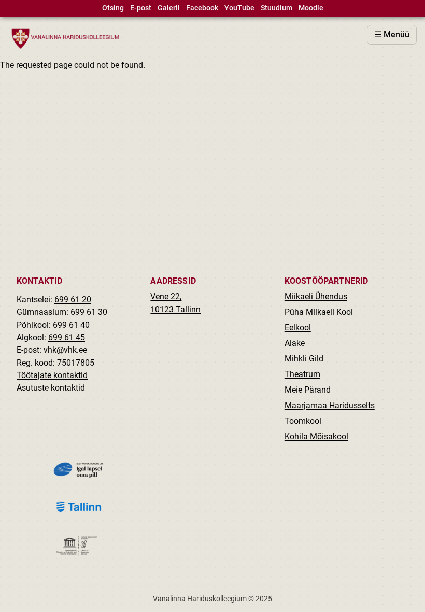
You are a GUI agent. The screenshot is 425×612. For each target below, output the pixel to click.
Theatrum (302, 374)
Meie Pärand (308, 390)
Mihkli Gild (304, 359)
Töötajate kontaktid (52, 375)
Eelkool (298, 327)
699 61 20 (72, 299)
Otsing (113, 8)
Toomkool (303, 421)
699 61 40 (71, 325)
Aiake (295, 343)
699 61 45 (66, 337)
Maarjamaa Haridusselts (330, 405)
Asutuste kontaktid (51, 388)
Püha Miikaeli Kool (319, 312)
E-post (140, 8)
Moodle (311, 8)
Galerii (169, 8)
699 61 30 (88, 312)
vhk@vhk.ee (65, 350)
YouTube (239, 8)
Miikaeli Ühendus (316, 296)
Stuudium (276, 8)
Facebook (202, 8)
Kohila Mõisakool (316, 436)
